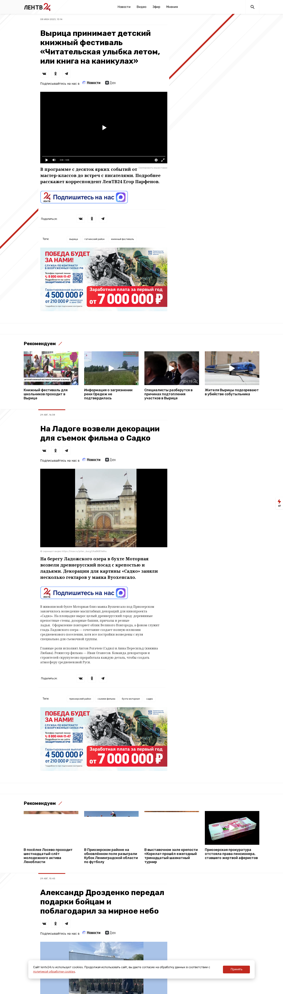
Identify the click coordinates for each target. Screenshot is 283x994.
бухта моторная (131, 698)
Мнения (172, 7)
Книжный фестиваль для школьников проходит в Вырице (46, 394)
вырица (73, 239)
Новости (124, 7)
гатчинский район (95, 239)
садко (149, 698)
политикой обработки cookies (54, 971)
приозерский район (80, 698)
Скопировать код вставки (152, 167)
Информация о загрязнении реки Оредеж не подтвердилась (108, 394)
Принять (236, 969)
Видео (141, 7)
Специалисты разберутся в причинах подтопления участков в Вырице (168, 394)
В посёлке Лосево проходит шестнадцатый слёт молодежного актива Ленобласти (48, 856)
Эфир (156, 7)
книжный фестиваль (122, 239)
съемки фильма (106, 698)
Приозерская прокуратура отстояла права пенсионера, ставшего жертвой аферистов (231, 854)
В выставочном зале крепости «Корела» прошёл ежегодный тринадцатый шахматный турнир (171, 856)
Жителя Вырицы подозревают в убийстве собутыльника (232, 392)
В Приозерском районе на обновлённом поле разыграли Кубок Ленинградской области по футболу (111, 856)
